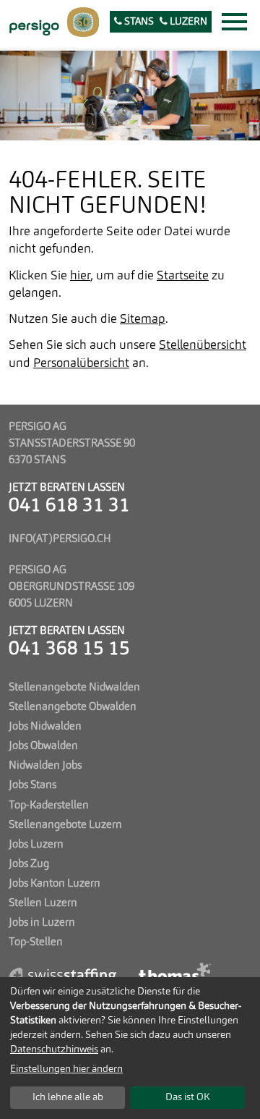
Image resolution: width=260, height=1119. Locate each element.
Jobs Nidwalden (45, 726)
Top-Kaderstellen (49, 805)
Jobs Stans (32, 785)
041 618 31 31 (69, 506)
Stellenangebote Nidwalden (74, 687)
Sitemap (142, 319)
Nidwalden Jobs (45, 766)
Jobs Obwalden (43, 746)
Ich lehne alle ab (67, 1097)
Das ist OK (187, 1097)
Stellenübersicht (202, 345)
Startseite (183, 276)
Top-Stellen (36, 942)
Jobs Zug (29, 864)
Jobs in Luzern (42, 923)
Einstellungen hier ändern (66, 1069)
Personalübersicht (81, 364)
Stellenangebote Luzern (65, 825)
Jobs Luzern (36, 844)
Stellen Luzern (43, 903)
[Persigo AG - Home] (32, 26)
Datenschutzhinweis (54, 1049)
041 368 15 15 (69, 650)
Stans (138, 22)
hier (80, 276)
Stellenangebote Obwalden (72, 707)
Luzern (187, 22)
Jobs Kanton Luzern (54, 884)
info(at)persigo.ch (60, 539)
